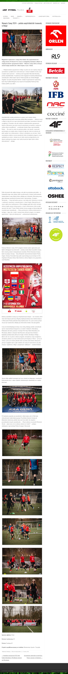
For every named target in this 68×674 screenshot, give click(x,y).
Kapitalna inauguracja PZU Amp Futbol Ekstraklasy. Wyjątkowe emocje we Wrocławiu (12, 658)
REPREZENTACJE (30, 16)
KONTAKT (63, 3)
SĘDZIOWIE (6, 18)
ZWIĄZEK (19, 16)
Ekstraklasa (56, 16)
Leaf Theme (53, 670)
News (12, 16)
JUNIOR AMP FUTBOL (44, 16)
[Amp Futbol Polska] (17, 13)
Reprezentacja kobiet (16, 651)
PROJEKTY (16, 18)
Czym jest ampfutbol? (27, 3)
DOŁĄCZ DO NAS (38, 3)
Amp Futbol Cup (48, 3)
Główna (5, 16)
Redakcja (8, 651)
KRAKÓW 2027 (56, 3)
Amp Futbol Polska (9, 670)
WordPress (64, 670)
